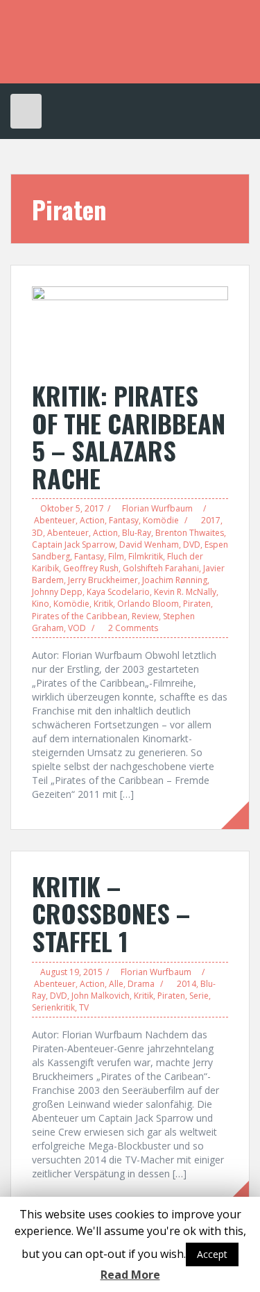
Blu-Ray (136, 533)
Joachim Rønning (174, 580)
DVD (191, 544)
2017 (210, 520)
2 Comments (133, 628)
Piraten (197, 604)
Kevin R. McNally (185, 592)
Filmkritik (145, 556)
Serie (199, 995)
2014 (186, 984)
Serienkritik (53, 1007)
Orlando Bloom (148, 604)
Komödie (161, 520)
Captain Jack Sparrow (73, 544)
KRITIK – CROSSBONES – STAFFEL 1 (111, 913)
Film (116, 556)
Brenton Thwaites (189, 533)
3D (37, 533)
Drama (141, 984)
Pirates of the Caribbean (80, 616)
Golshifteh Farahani (161, 568)
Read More (130, 1274)
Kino (40, 604)
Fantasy (124, 520)
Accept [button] (212, 1254)
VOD (77, 628)
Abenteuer (55, 520)
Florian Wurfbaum (157, 508)
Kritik (103, 604)
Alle (116, 984)
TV (84, 1007)
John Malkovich (100, 995)
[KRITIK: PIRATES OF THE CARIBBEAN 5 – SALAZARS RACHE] (130, 325)
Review (145, 616)
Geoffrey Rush (91, 568)
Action (92, 520)
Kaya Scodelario (118, 592)
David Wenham (149, 544)
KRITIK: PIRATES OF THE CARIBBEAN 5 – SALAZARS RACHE (128, 436)
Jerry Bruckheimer (103, 580)
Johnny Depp (57, 592)
